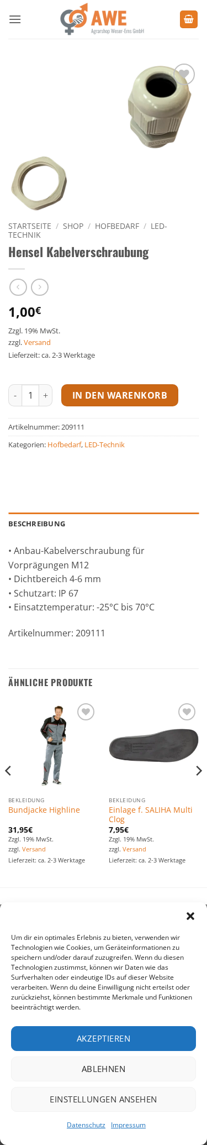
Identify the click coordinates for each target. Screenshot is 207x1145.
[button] (190, 916)
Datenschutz (86, 1125)
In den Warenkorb (119, 395)
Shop (73, 226)
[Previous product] (39, 287)
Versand (37, 342)
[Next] (198, 792)
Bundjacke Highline (44, 810)
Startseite (29, 226)
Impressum (128, 1125)
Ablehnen (104, 1068)
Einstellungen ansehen (103, 1099)
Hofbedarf (117, 226)
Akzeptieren (103, 1038)
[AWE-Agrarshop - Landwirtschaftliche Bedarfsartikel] (100, 19)
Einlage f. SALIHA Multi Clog (151, 814)
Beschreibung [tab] (36, 524)
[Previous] (8, 792)
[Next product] (17, 287)
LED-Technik (104, 444)
